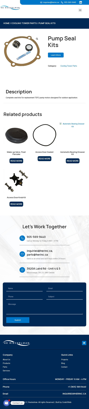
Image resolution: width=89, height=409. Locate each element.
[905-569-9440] (22, 238)
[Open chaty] (6, 403)
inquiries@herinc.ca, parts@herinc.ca (40, 252)
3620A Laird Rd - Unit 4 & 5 (43, 268)
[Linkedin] (80, 2)
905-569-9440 (36, 237)
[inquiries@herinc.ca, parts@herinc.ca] (22, 254)
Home (6, 23)
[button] (80, 10)
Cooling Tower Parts (24, 23)
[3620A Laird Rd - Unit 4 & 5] (22, 270)
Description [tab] (15, 83)
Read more (16, 160)
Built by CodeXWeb (63, 402)
